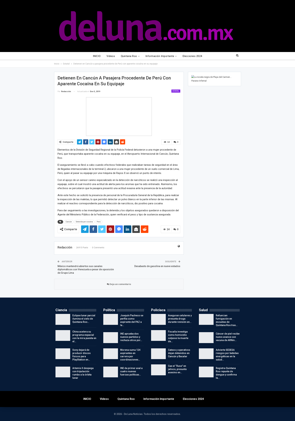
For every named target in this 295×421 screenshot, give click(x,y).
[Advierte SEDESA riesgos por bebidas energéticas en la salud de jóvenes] (206, 353)
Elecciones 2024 (192, 56)
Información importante (159, 56)
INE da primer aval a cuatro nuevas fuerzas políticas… (131, 371)
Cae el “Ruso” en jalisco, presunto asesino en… (177, 369)
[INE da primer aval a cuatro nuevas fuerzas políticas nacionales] (110, 372)
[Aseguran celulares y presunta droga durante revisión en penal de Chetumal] (158, 319)
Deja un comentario (120, 284)
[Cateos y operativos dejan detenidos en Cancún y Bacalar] (158, 353)
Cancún (69, 222)
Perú (99, 222)
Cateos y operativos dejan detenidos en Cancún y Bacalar (179, 353)
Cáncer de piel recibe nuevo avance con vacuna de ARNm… (228, 337)
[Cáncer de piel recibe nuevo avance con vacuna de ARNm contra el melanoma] (206, 337)
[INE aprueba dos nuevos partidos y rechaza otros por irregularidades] (110, 337)
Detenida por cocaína (84, 222)
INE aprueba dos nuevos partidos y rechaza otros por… (131, 337)
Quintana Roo (129, 56)
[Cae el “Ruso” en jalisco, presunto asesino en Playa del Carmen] (158, 369)
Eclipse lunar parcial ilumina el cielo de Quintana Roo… (83, 318)
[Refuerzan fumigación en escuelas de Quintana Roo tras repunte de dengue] (206, 319)
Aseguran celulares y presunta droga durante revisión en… (180, 318)
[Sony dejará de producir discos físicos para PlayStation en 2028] (62, 353)
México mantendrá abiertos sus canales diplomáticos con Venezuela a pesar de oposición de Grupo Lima (86, 269)
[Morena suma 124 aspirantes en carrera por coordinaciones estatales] (110, 353)
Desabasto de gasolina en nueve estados (157, 266)
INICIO (97, 56)
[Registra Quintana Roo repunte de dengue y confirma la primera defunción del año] (206, 372)
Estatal (175, 91)
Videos (111, 56)
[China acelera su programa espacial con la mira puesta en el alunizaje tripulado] (62, 335)
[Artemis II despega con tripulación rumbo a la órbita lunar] (62, 372)
